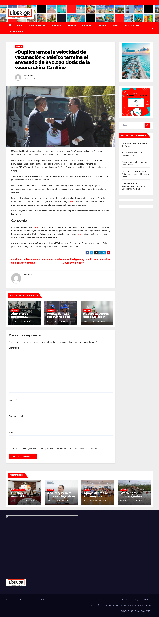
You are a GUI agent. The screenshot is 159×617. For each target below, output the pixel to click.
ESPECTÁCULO (97, 605)
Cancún (50, 489)
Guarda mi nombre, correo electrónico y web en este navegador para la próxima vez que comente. (55, 449)
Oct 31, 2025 (18, 501)
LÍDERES (102, 25)
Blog (110, 600)
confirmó (71, 202)
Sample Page (140, 611)
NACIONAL (57, 25)
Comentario (14, 348)
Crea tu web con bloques (131, 600)
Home (96, 600)
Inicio (20, 25)
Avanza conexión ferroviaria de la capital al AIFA (59, 317)
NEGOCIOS (86, 25)
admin (30, 75)
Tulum (87, 489)
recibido (37, 227)
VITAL (148, 611)
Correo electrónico (17, 416)
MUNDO (72, 25)
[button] (152, 28)
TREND (114, 25)
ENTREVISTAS (16, 31)
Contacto (117, 600)
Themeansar (47, 600)
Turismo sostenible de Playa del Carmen (23, 496)
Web (11, 432)
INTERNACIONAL (111, 605)
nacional (148, 605)
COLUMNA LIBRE (132, 25)
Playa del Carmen (17, 489)
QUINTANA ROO (37, 25)
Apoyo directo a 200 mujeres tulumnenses (95, 496)
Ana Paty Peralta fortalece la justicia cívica (61, 496)
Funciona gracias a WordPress (17, 600)
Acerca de (103, 600)
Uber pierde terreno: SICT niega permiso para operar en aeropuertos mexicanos (135, 186)
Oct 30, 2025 (128, 501)
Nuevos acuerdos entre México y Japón (96, 317)
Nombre (13, 400)
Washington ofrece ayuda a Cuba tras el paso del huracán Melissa (135, 174)
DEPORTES (146, 600)
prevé (79, 234)
